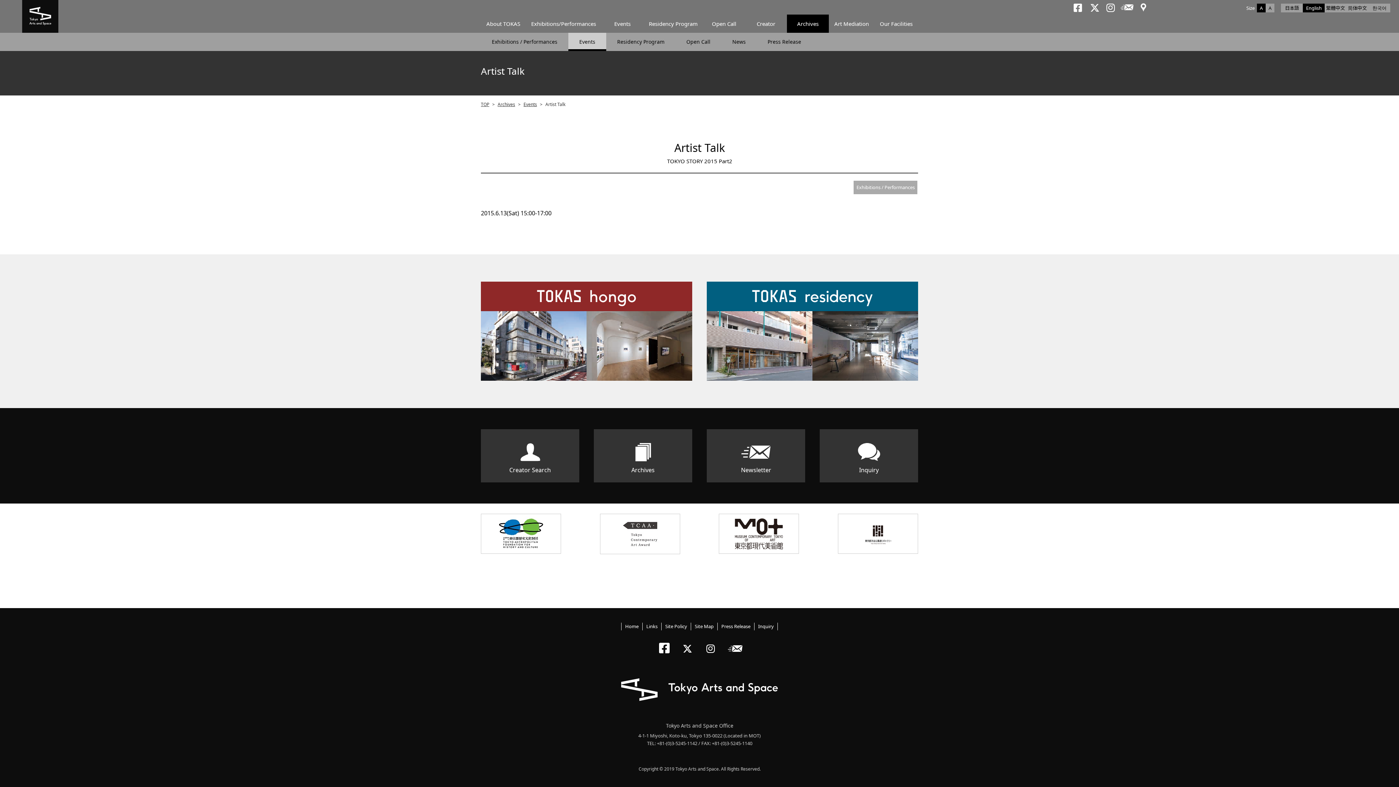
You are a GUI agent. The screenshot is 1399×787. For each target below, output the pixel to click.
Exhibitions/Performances (563, 23)
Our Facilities (896, 23)
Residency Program (673, 23)
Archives (808, 23)
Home (632, 626)
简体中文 (1357, 8)
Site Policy (676, 626)
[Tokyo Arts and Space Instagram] (712, 642)
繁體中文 (1335, 8)
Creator (766, 23)
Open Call (724, 23)
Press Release (784, 41)
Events (622, 23)
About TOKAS (503, 23)
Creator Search (530, 470)
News (739, 41)
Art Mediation (851, 23)
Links (652, 626)
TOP (485, 104)
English (1314, 8)
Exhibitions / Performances (524, 41)
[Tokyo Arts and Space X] (689, 642)
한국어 (1379, 8)
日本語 (1292, 8)
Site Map (704, 626)
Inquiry (869, 470)
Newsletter (756, 470)
